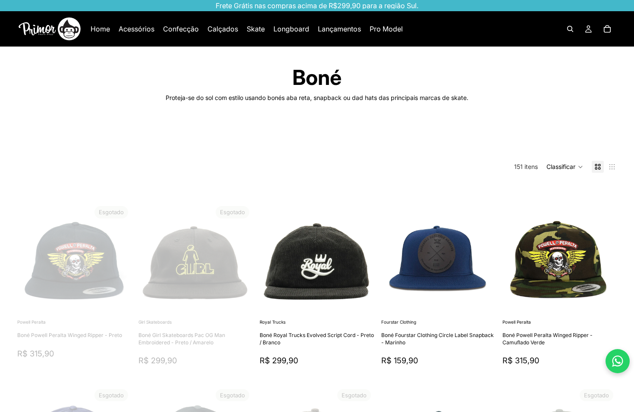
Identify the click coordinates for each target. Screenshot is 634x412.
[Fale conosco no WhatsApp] (618, 361)
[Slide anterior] (30, 259)
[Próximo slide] (589, 138)
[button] (564, 166)
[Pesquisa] (570, 28)
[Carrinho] (607, 28)
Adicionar (368, 303)
